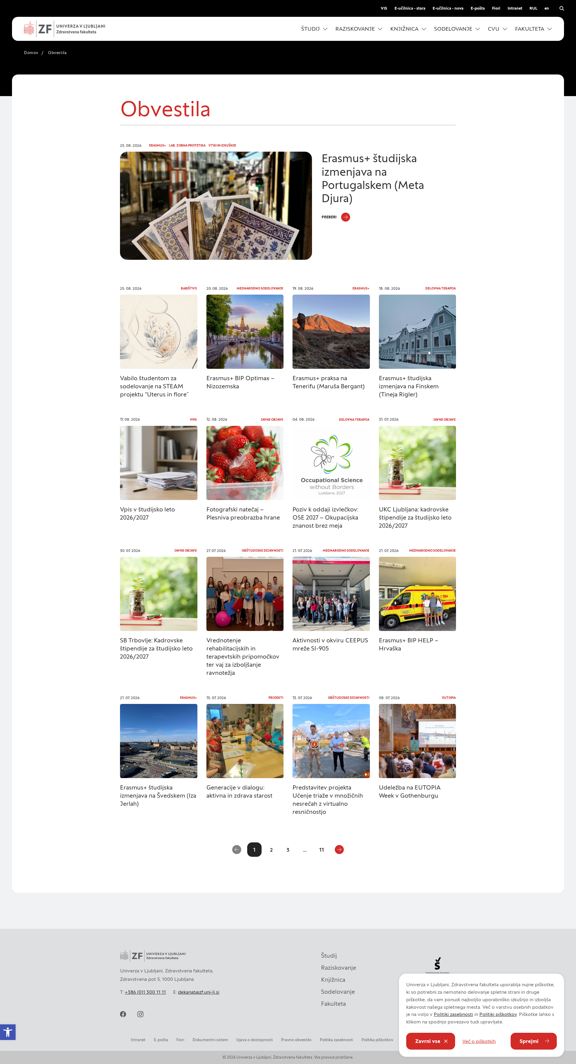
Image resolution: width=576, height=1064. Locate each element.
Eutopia (449, 698)
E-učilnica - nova (448, 8)
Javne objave (272, 420)
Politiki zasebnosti (453, 1014)
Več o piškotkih (479, 1041)
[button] (314, 29)
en (546, 8)
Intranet (515, 8)
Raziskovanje (338, 968)
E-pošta (478, 8)
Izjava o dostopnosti (254, 1039)
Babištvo (189, 288)
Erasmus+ (157, 145)
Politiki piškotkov (498, 1014)
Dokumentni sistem (210, 1039)
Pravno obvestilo (296, 1039)
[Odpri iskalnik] (561, 8)
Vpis (193, 420)
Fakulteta (333, 1004)
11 (321, 849)
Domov (31, 52)
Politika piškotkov (377, 1039)
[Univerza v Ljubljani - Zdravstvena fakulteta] (64, 29)
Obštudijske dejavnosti (262, 551)
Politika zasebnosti (336, 1039)
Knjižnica (333, 980)
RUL (533, 8)
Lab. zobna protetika (187, 145)
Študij (329, 955)
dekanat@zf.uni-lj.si (198, 992)
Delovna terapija (440, 288)
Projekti (275, 698)
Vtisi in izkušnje (222, 145)
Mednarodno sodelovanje (260, 288)
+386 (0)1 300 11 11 (145, 992)
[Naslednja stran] (339, 849)
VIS (384, 8)
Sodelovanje (338, 992)
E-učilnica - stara (409, 8)
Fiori (496, 8)
